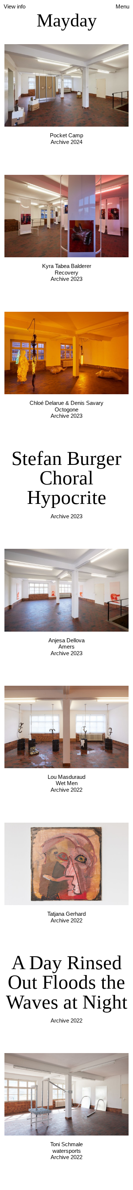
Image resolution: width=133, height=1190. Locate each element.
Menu (122, 6)
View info (14, 6)
